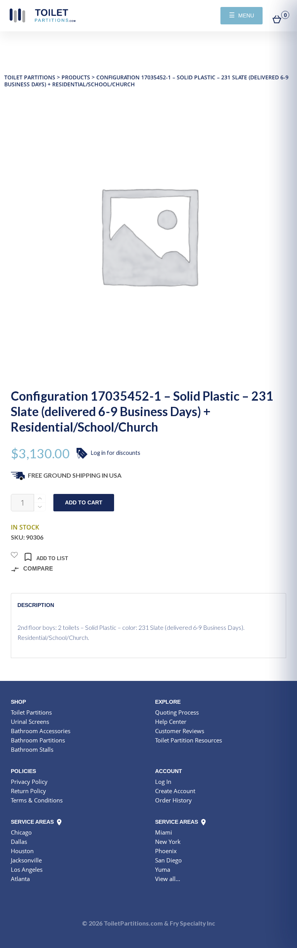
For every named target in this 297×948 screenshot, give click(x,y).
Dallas (19, 841)
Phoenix (166, 851)
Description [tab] (35, 605)
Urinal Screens (30, 721)
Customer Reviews (179, 731)
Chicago (21, 832)
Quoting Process (177, 712)
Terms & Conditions (37, 800)
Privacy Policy (29, 781)
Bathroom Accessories (40, 731)
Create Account (175, 791)
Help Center (170, 721)
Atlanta (20, 879)
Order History (173, 800)
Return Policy (28, 791)
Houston (22, 851)
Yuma (162, 869)
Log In (163, 781)
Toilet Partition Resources (188, 740)
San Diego (168, 860)
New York (168, 841)
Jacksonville (26, 860)
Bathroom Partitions (38, 740)
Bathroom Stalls (32, 749)
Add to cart (83, 503)
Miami (163, 832)
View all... (167, 879)
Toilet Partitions (42, 15)
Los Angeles (27, 869)
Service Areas (33, 822)
